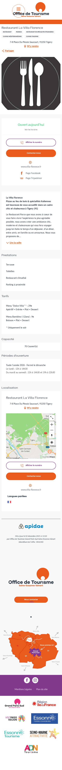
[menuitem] (31, 10)
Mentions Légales (23, 689)
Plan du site (42, 689)
